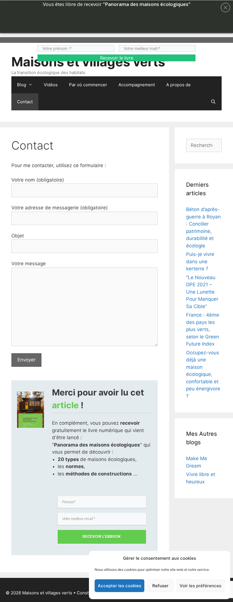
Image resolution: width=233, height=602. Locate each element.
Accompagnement (136, 84)
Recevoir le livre (116, 58)
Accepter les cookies (119, 585)
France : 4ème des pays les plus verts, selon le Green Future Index (202, 329)
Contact (25, 101)
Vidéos (51, 84)
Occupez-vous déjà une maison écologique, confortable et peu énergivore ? (203, 374)
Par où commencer (88, 84)
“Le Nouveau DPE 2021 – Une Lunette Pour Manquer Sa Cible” (202, 292)
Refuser (160, 585)
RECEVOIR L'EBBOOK (102, 536)
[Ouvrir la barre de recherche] (213, 101)
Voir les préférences (200, 585)
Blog (21, 84)
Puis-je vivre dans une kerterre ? (200, 261)
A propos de (178, 84)
